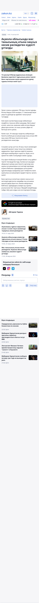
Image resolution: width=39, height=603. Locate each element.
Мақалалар (31, 17)
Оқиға (19, 17)
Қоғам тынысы (26, 30)
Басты (3, 30)
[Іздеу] (32, 13)
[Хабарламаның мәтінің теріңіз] (19, 280)
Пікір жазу (33, 285)
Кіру (36, 275)
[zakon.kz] (6, 13)
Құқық (25, 17)
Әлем (8, 17)
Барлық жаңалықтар (13, 30)
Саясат (3, 17)
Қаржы (14, 17)
